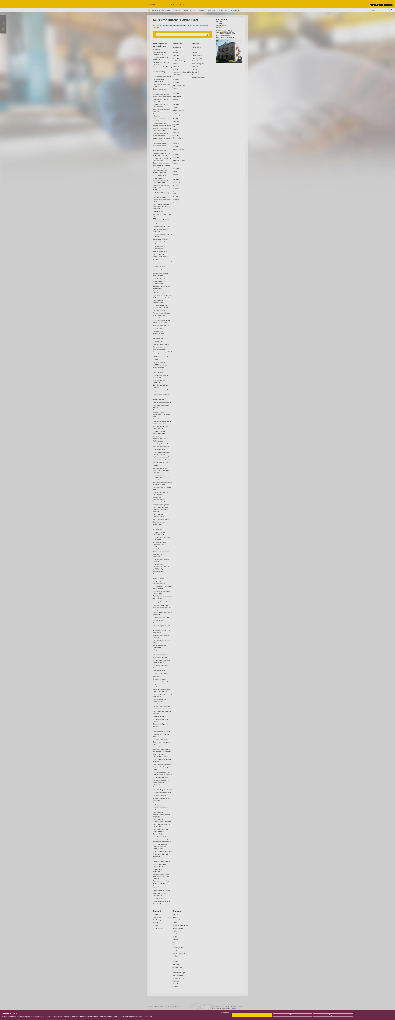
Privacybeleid (225, 1012)
